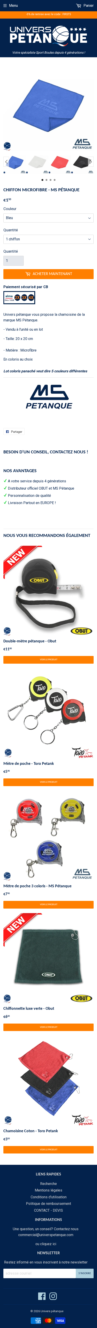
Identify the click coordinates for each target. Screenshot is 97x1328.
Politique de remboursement (48, 1203)
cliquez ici (48, 1244)
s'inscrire (85, 1273)
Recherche (48, 1184)
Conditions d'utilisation (49, 1197)
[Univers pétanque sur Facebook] (42, 1298)
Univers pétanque (52, 1311)
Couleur (9, 208)
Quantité (10, 230)
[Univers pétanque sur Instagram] (53, 1298)
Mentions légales (48, 1190)
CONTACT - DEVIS (48, 1210)
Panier (88, 5)
